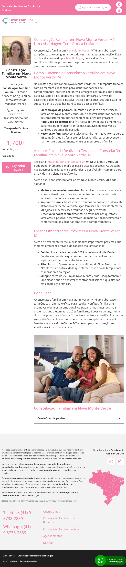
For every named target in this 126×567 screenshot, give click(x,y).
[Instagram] (119, 10)
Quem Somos (51, 511)
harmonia (57, 327)
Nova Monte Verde (78, 50)
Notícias (48, 543)
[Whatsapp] (119, 4)
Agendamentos (52, 536)
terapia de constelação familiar (66, 162)
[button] (120, 418)
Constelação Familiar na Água (61, 529)
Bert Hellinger (74, 58)
